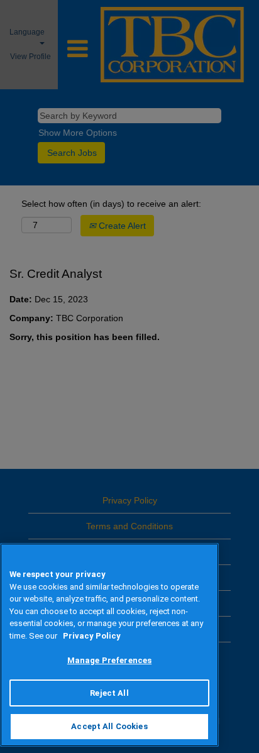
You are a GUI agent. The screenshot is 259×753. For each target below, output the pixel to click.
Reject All (109, 693)
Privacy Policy (92, 635)
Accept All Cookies (109, 726)
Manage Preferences (109, 660)
